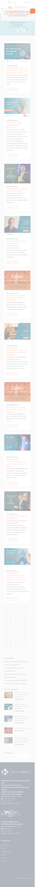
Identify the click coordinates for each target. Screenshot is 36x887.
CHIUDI (32, 11)
